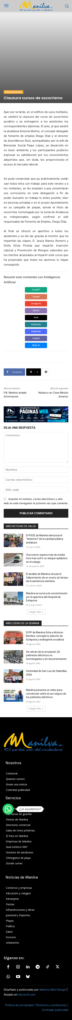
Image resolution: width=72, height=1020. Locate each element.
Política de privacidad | (20, 1005)
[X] (57, 967)
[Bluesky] (27, 976)
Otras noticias (13, 92)
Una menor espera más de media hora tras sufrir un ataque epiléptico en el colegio (47, 558)
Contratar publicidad (55, 1010)
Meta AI (36, 345)
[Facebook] (8, 967)
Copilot (36, 338)
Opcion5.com (26, 994)
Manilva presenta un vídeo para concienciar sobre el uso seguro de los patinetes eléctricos (46, 694)
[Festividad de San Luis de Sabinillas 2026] (13, 676)
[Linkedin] (27, 967)
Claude (36, 296)
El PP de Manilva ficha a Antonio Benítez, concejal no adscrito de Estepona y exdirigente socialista (45, 636)
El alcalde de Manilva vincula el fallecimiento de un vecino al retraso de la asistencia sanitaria (47, 577)
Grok (36, 317)
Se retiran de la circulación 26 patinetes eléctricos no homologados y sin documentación (46, 655)
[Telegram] (37, 967)
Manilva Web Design (53, 989)
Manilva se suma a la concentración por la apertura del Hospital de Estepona (46, 597)
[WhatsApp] (8, 976)
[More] (46, 372)
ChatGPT (36, 289)
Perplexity (36, 324)
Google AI (36, 303)
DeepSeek (36, 331)
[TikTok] (47, 967)
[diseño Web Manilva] (36, 414)
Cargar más (35, 611)
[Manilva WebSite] (36, 5)
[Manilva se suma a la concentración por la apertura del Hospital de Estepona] (13, 598)
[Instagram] (17, 967)
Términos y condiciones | (51, 1005)
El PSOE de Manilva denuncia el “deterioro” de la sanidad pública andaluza (44, 539)
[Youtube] (17, 976)
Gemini (36, 310)
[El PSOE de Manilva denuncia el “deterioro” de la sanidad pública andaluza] (13, 540)
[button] (8, 809)
